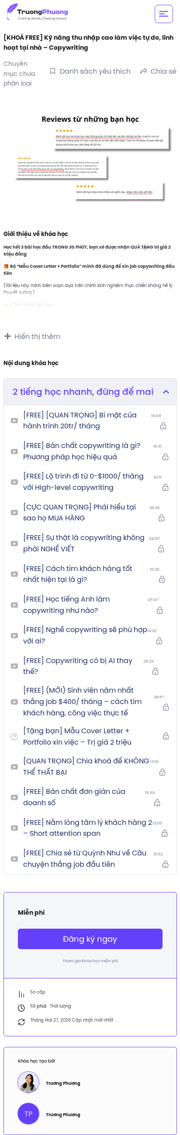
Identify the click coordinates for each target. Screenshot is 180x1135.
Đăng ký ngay (90, 939)
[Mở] (164, 14)
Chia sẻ (164, 71)
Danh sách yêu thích (95, 71)
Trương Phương (63, 1083)
